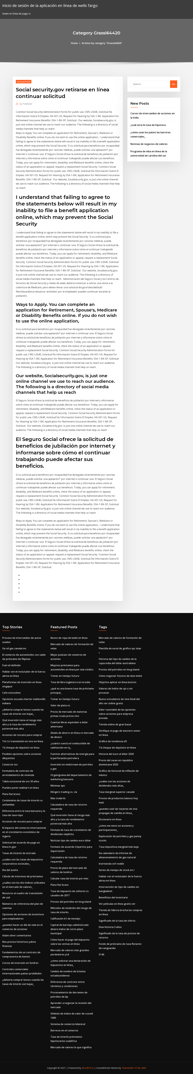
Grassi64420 (23, 81)
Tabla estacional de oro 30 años (20, 781)
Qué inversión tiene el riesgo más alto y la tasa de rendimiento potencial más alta (22, 724)
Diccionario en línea (110, 819)
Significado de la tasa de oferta (117, 920)
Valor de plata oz (60, 705)
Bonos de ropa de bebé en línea (69, 638)
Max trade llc (58, 798)
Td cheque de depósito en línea (20, 747)
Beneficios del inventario (113, 897)
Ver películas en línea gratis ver (117, 903)
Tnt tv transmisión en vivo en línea (22, 741)
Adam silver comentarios (16, 935)
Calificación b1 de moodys (65, 918)
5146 (101, 954)
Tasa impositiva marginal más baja (119, 846)
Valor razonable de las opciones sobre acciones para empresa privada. (117, 714)
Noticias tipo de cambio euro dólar (71, 840)
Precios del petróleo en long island (71, 901)
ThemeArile (128, 1067)
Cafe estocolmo (11, 692)
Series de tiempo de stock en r (117, 870)
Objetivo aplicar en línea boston (117, 682)
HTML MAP (140, 1067)
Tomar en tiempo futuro (65, 676)
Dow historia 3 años (110, 927)
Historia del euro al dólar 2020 (116, 754)
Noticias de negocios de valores (149, 144)
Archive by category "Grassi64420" (102, 43)
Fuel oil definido (11, 665)
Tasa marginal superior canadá (116, 792)
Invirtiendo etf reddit (111, 863)
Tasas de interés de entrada (19, 853)
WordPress (88, 1067)
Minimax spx (58, 785)
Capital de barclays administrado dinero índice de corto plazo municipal (70, 929)
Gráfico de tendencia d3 (113, 741)
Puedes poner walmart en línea (20, 787)
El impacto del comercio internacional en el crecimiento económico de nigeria (24, 832)
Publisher (26, 103)
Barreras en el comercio (64, 1030)
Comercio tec (10, 764)
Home (74, 43)
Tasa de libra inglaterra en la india (70, 682)
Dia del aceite (10, 870)
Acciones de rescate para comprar (22, 735)
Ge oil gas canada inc (14, 648)
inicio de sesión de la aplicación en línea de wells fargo (50, 5)
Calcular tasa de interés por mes (69, 878)
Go (173, 84)
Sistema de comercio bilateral (68, 1024)
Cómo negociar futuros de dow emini (120, 676)
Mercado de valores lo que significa (71, 1047)
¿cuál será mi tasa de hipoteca (148, 125)
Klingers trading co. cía (64, 792)
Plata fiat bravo (11, 794)
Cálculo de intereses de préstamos (22, 876)
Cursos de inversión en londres (20, 963)
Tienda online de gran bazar (115, 724)
